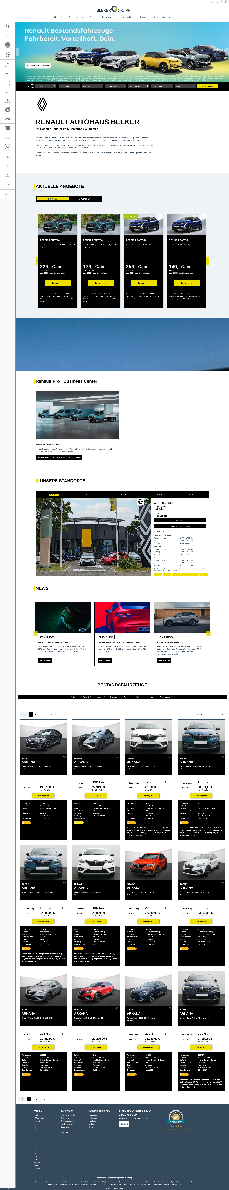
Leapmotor (37, 1151)
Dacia (35, 1130)
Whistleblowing (125, 1178)
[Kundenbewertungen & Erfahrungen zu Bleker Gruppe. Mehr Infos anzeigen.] (176, 1117)
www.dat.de (148, 1184)
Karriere (144, 17)
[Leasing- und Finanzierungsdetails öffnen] (59, 267)
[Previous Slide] (17, 52)
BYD (35, 1157)
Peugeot (36, 1121)
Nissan (36, 1133)
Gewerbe (85, 199)
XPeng (35, 1154)
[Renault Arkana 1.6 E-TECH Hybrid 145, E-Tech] (96, 737)
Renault (36, 1124)
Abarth (35, 1160)
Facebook (93, 1115)
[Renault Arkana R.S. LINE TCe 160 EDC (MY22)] (201, 862)
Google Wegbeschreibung (180, 526)
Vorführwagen (66, 1124)
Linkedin (92, 1124)
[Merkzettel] (217, 2)
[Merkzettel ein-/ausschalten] (64, 756)
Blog (90, 1130)
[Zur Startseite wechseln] (114, 9)
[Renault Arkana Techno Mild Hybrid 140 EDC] (201, 988)
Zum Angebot (57, 283)
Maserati (36, 1163)
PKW (32, 85)
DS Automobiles (39, 1118)
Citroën (36, 1115)
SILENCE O (37, 1169)
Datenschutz (113, 1178)
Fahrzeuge (58, 17)
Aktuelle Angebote (68, 1115)
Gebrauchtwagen (67, 1121)
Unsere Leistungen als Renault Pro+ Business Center (58, 458)
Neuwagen (65, 1118)
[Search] (212, 2)
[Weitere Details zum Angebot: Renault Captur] (143, 224)
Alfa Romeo (37, 1142)
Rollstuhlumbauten (68, 1133)
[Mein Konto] (222, 2)
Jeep (35, 1145)
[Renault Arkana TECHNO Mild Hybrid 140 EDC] (148, 988)
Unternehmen (128, 17)
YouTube (92, 1121)
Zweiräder (65, 1130)
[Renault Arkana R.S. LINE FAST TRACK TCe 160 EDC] (148, 862)
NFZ (32, 87)
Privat (53, 199)
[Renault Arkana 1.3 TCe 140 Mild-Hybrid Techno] (43, 737)
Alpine (35, 1166)
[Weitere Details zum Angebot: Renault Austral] (57, 224)
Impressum (101, 1178)
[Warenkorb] (226, 2)
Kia (34, 1136)
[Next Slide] (227, 52)
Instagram (93, 1118)
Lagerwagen (66, 1127)
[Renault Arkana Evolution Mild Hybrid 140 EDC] (148, 737)
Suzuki (35, 1139)
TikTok (91, 1127)
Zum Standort (180, 520)
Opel (35, 1127)
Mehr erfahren (45, 660)
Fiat (34, 1148)
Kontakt (124, 1124)
